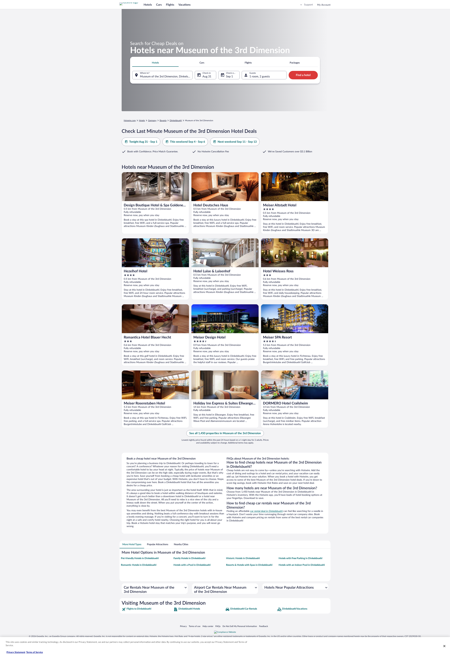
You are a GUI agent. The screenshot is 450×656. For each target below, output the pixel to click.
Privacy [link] (183, 626)
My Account (323, 5)
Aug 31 (206, 76)
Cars (159, 4)
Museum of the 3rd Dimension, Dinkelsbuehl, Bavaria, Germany (166, 76)
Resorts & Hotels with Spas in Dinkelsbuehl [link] (249, 565)
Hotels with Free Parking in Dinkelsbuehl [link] (300, 558)
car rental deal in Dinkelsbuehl (266, 511)
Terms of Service (34, 652)
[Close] (444, 646)
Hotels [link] (142, 120)
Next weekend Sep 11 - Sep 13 (237, 141)
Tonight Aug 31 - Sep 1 (143, 141)
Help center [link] (207, 626)
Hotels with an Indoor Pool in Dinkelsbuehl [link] (302, 565)
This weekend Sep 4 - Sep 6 (187, 141)
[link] (147, 609)
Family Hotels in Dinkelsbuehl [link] (189, 558)
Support (308, 5)
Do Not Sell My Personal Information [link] (240, 626)
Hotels (148, 4)
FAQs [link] (217, 626)
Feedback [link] (263, 626)
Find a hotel (303, 75)
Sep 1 (229, 76)
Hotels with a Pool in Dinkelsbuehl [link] (191, 565)
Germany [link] (152, 120)
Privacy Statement (16, 652)
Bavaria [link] (163, 120)
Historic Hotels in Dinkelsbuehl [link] (243, 558)
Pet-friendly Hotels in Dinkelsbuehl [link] (140, 558)
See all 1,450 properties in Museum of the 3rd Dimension (225, 433)
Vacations (184, 4)
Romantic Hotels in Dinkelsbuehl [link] (138, 565)
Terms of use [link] (194, 626)
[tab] (155, 63)
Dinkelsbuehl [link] (176, 120)
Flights (170, 4)
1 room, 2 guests (259, 76)
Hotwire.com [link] (130, 120)
